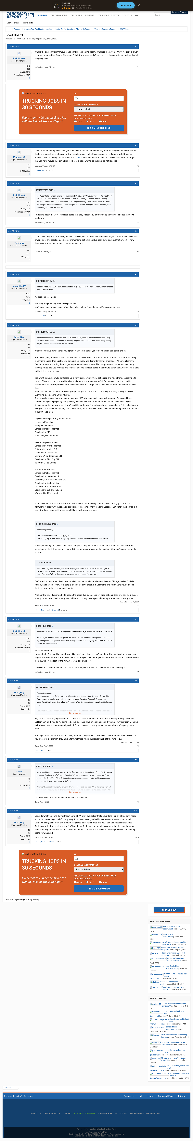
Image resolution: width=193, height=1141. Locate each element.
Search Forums (13, 23)
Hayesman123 (171, 1029)
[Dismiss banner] (138, 5)
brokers (78, 157)
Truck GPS (76, 15)
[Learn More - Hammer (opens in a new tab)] (96, 5)
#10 (135, 811)
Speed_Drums (41, 610)
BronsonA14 (155, 1016)
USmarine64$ (155, 978)
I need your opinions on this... (173, 947)
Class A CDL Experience (86, 104)
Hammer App (105, 1113)
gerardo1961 (155, 1055)
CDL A (79, 121)
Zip (75, 93)
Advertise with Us (84, 1113)
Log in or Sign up (179, 12)
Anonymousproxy (157, 1024)
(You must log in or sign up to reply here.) (22, 900)
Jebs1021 (165, 989)
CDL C (104, 121)
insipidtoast (40, 39)
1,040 (28, 66)
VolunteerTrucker (174, 961)
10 (29, 779)
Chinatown (166, 1045)
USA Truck (21, 39)
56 (29, 345)
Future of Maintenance (169, 982)
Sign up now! (169, 909)
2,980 (28, 294)
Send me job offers (98, 128)
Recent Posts (27, 23)
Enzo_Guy (19, 337)
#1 (136, 46)
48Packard (166, 944)
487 (28, 251)
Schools (127, 15)
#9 (136, 681)
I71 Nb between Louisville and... (175, 1004)
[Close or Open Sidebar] (180, 29)
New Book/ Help (172, 966)
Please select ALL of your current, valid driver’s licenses (95, 116)
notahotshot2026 (157, 1070)
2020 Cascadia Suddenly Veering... (175, 1035)
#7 (136, 325)
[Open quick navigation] (183, 29)
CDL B (91, 121)
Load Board (168, 934)
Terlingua (19, 243)
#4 (136, 231)
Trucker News (52, 1113)
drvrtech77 (166, 1006)
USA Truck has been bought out (175, 942)
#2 (136, 145)
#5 (136, 274)
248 (28, 165)
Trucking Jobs (58, 15)
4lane (19, 771)
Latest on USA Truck (171, 927)
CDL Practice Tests (108, 15)
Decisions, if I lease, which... (172, 987)
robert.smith (168, 929)
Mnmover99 (19, 157)
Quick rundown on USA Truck (173, 953)
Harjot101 (165, 950)
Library (67, 1113)
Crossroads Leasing (175, 958)
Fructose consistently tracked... (174, 1042)
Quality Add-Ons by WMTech (96, 1134)
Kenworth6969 (19, 286)
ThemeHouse (112, 1136)
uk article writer (172, 968)
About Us (35, 1113)
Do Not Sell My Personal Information (137, 1113)
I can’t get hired (171, 1027)
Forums (42, 15)
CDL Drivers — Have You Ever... (173, 1058)
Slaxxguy (164, 1037)
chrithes (163, 984)
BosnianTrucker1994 (158, 1078)
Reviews (89, 15)
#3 (136, 183)
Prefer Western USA (22, 75)
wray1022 (165, 1060)
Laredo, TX (25, 354)
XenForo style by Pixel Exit (96, 1132)
